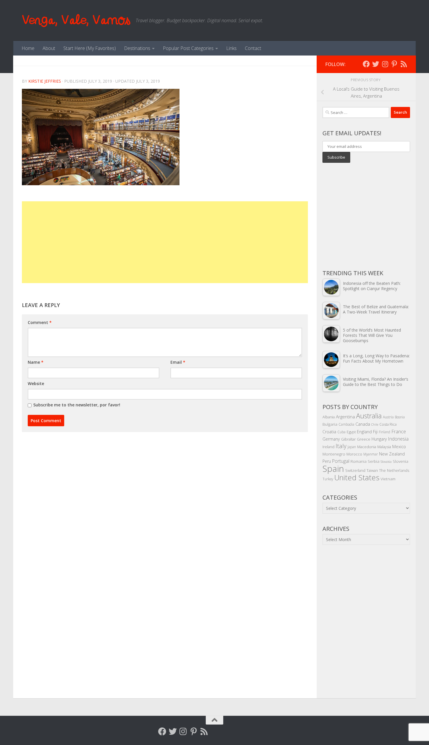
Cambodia (346, 424)
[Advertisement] (165, 242)
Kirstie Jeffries (44, 81)
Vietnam (388, 478)
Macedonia (366, 446)
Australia (369, 415)
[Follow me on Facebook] (366, 63)
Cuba (341, 431)
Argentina (345, 417)
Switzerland (355, 470)
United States (356, 477)
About (49, 48)
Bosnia (400, 417)
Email (177, 362)
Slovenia (400, 461)
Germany (331, 439)
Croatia (329, 431)
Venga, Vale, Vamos (76, 20)
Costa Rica (388, 424)
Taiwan (372, 470)
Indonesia (398, 439)
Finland (384, 431)
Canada (362, 424)
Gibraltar (348, 439)
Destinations (137, 48)
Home (28, 48)
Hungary (379, 439)
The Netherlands (394, 470)
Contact (253, 48)
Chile (374, 424)
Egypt (351, 431)
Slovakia (386, 462)
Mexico (399, 446)
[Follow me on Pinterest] (394, 63)
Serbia (373, 461)
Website (36, 383)
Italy (341, 446)
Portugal (340, 461)
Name (35, 362)
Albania (328, 417)
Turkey (327, 479)
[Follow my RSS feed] (403, 63)
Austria (388, 417)
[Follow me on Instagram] (384, 63)
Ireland (328, 446)
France (398, 431)
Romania (358, 461)
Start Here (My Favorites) (89, 48)
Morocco (354, 454)
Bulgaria (329, 424)
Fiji (375, 431)
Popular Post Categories (188, 48)
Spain (333, 468)
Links (231, 48)
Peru (326, 461)
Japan (352, 446)
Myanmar (370, 454)
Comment (40, 322)
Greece (363, 439)
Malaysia (384, 446)
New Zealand (392, 454)
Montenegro (333, 454)
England (364, 431)
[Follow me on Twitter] (375, 63)
